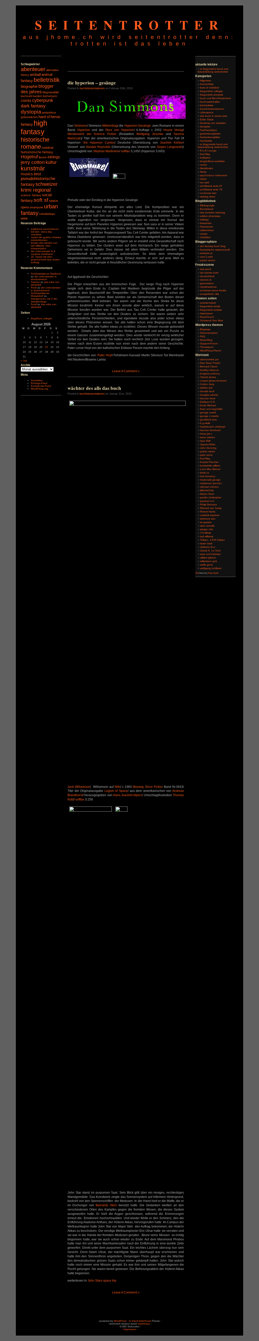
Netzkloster (206, 168)
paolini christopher (210, 497)
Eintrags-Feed (39, 383)
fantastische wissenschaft (215, 249)
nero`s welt (206, 256)
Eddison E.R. (207, 401)
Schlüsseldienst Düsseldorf (40, 294)
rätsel (203, 178)
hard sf (44, 117)
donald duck (207, 391)
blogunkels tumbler (211, 309)
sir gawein (206, 522)
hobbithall (47, 147)
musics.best (31, 174)
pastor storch (207, 260)
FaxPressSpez (208, 130)
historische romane (35, 143)
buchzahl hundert (31, 96)
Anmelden (37, 380)
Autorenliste (207, 84)
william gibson (208, 557)
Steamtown (206, 226)
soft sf (41, 200)
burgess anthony (210, 373)
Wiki (117, 787)
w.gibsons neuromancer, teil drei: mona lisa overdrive (45, 232)
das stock (205, 269)
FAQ (202, 336)
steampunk (36, 207)
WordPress (120, 1321)
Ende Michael (208, 405)
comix (26, 100)
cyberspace (206, 112)
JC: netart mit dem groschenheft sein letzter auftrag (45, 259)
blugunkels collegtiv (211, 91)
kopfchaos (144, 1323)
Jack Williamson (79, 787)
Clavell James (208, 377)
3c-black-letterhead (140, 1321)
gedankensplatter (210, 133)
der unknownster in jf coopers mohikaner (43, 252)
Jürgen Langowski (169, 147)
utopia (203, 233)
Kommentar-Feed (41, 386)
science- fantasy (31, 195)
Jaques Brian (207, 444)
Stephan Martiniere (106, 151)
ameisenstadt (208, 302)
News (203, 171)
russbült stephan (210, 515)
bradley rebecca (209, 370)
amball (35, 75)
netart (203, 164)
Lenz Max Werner (210, 469)
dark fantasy (33, 105)
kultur (51, 162)
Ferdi (34, 287)
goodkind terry (208, 419)
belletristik (47, 80)
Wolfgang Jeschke (149, 134)
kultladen (205, 157)
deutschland (207, 276)
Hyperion (83, 130)
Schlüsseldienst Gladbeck (46, 273)
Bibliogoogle (207, 205)
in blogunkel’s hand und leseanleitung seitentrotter (213, 70)
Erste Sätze (207, 119)
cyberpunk (42, 100)
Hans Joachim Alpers (127, 795)
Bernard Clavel (208, 366)
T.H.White (205, 532)
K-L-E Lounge (208, 150)
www (24, 218)
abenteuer (33, 69)
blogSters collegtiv (41, 318)
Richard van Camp (211, 508)
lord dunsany (207, 476)
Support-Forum (209, 343)
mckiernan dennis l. (211, 483)
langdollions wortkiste (212, 161)
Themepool (206, 347)
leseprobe (206, 223)
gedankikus (49, 112)
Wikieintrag (110, 125)
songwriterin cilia (209, 294)
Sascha (35, 282)
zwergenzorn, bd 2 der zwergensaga (44, 300)
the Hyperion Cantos (99, 142)
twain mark (206, 543)
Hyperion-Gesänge (137, 125)
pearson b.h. (207, 501)
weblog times (207, 196)
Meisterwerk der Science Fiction (92, 134)
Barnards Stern (106, 1205)
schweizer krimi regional (39, 187)
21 (46, 347)
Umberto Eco (207, 547)
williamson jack (208, 561)
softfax (125, 151)
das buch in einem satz (213, 116)
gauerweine (207, 283)
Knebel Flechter (209, 462)
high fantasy (34, 127)
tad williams (206, 536)
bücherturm (50, 96)
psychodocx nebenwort (213, 175)
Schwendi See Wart (211, 320)
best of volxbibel (209, 87)
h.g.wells (205, 423)
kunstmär (33, 168)
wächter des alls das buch (94, 388)
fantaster (205, 126)
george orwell (208, 412)
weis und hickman (210, 554)
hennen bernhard (210, 430)
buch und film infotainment (215, 98)
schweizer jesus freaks (213, 290)
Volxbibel (205, 237)
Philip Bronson (208, 504)
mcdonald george (210, 479)
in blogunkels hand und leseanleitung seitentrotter (213, 145)
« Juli (24, 360)
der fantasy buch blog (213, 246)
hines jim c (206, 433)
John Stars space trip (102, 1280)
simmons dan (207, 518)
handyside (206, 140)
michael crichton (209, 486)
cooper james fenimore (213, 380)
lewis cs (204, 472)
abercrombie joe (209, 359)
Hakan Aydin (213, 573)
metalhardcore (208, 286)
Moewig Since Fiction (148, 787)
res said (204, 182)
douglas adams (209, 394)
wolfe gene (206, 564)
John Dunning (208, 447)
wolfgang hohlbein (211, 568)
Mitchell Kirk (207, 490)
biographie (29, 86)
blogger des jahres (37, 88)
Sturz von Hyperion (119, 130)
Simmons (80, 125)
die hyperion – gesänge (92, 82)
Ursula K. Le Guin (210, 550)
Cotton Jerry (207, 384)
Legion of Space (116, 791)
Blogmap (205, 329)
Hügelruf (29, 156)
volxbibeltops (47, 213)
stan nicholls (207, 525)
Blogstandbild (50, 92)
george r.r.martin (209, 416)
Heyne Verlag (173, 130)
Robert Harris (207, 511)
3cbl (197, 573)
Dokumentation (209, 332)
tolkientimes (207, 230)
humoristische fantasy (37, 152)
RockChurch (207, 317)
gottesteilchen (29, 117)
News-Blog (206, 340)
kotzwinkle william (210, 465)
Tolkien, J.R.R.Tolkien (212, 540)
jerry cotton (33, 162)
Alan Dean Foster (210, 363)
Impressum (206, 313)
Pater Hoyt (104, 355)
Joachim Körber (171, 142)
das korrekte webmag (212, 212)
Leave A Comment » (126, 371)
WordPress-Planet (210, 350)
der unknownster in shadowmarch (44, 278)
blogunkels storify (210, 306)
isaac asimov (207, 437)
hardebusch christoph (212, 426)
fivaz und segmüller (211, 409)
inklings (54, 157)
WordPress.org (39, 388)
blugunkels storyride (211, 94)
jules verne (206, 455)
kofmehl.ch (206, 253)
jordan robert (207, 451)
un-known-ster (208, 193)
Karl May (205, 154)
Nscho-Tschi (207, 494)
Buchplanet (206, 209)
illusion (43, 157)
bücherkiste (206, 105)
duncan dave (207, 398)
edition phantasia (210, 216)
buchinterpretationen (92, 88)
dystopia (31, 112)
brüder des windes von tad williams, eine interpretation (44, 245)
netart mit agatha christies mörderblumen (46, 238)
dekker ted (206, 387)
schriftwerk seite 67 (211, 186)
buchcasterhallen (210, 101)
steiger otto (206, 529)
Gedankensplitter (210, 137)
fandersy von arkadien (213, 123)
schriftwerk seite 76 (211, 189)
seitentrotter (129, 24)
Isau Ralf (205, 440)
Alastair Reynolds (98, 147)
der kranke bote (209, 272)
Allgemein (205, 80)
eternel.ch (206, 279)
